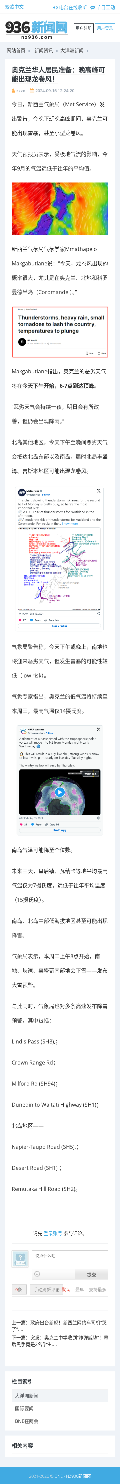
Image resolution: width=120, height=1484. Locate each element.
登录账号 (53, 1233)
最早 (80, 1289)
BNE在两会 (26, 1421)
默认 (66, 1289)
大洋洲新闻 (72, 50)
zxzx (20, 91)
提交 (91, 1274)
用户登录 (105, 28)
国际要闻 (24, 1408)
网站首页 (16, 50)
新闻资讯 (43, 50)
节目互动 (105, 7)
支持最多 (97, 1289)
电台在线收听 (72, 7)
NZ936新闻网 (78, 1476)
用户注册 (84, 28)
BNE (59, 1476)
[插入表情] (37, 1274)
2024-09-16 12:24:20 (54, 91)
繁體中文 (14, 6)
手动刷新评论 (47, 1289)
